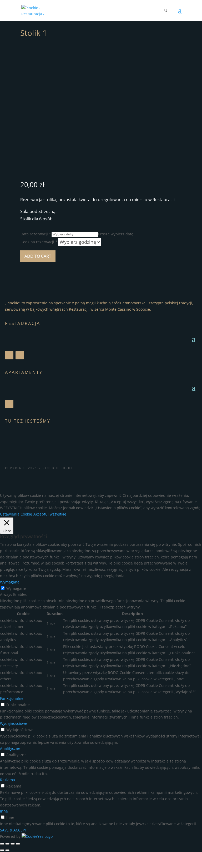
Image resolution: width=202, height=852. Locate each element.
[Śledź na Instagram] (20, 355)
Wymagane (16, 588)
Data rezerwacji (36, 233)
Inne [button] (4, 811)
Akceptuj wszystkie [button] (49, 514)
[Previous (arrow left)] (2, 850)
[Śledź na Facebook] (9, 355)
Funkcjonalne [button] (11, 698)
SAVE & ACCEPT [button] (13, 830)
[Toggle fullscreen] (13, 844)
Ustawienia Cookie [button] (16, 514)
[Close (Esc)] (2, 844)
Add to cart (37, 256)
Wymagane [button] (9, 581)
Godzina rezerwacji (39, 241)
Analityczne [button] (10, 748)
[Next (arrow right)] (7, 850)
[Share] (7, 844)
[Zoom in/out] (18, 844)
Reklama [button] (7, 779)
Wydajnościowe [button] (13, 723)
